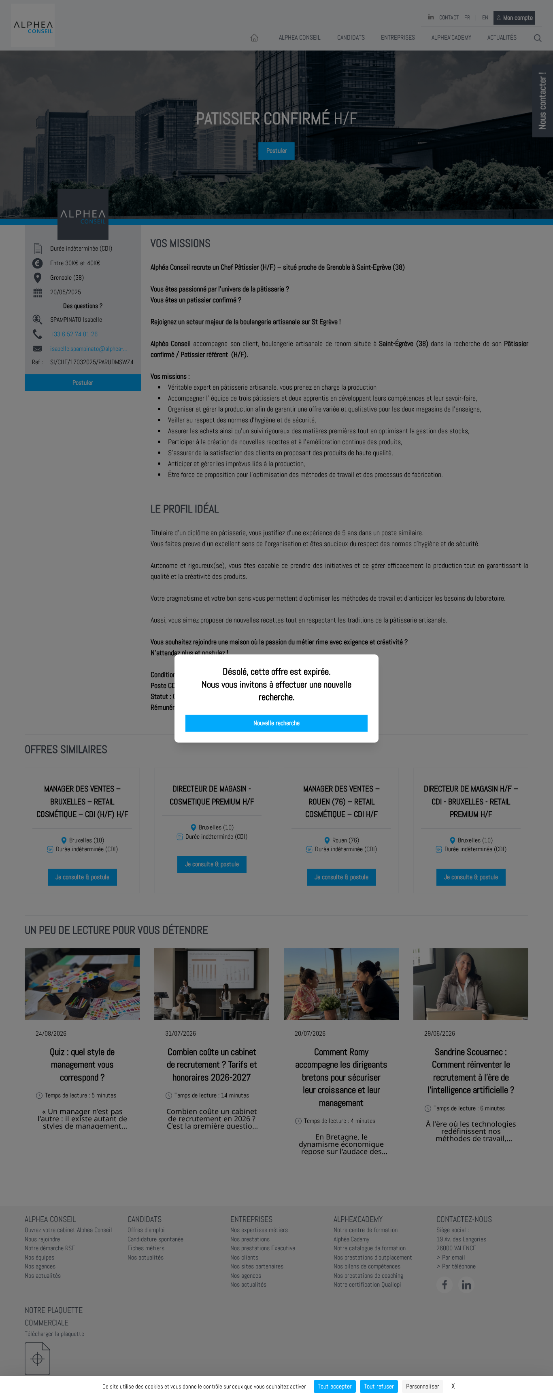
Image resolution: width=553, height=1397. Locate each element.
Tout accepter (335, 1386)
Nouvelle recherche (276, 723)
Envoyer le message (463, 226)
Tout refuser (379, 1386)
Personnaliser (422, 1386)
